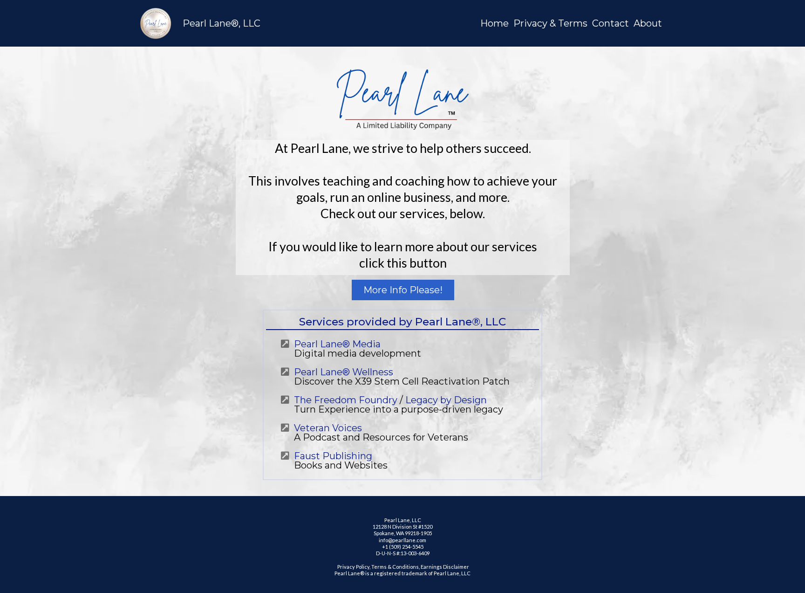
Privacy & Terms (550, 23)
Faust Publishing (333, 456)
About (648, 23)
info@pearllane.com (402, 540)
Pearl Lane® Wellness (343, 372)
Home (494, 23)
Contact (610, 23)
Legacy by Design (446, 400)
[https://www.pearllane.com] (155, 23)
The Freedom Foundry (345, 400)
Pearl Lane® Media (337, 344)
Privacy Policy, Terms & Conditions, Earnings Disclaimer (402, 567)
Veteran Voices (328, 428)
